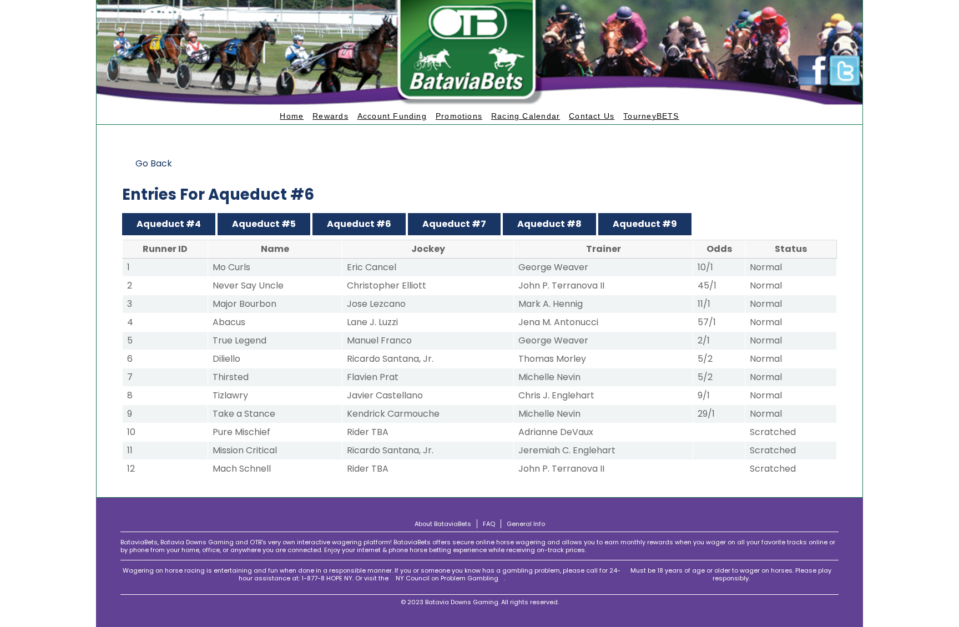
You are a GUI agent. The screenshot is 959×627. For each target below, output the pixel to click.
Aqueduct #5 (264, 224)
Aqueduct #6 (359, 224)
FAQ (489, 523)
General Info (526, 523)
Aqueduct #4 (169, 224)
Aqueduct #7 (454, 224)
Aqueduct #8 (549, 224)
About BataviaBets (443, 523)
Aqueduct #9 (645, 224)
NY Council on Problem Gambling (447, 578)
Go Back (153, 163)
